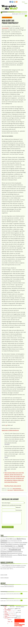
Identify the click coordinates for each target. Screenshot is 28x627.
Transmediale (5, 28)
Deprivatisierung (14, 540)
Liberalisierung (9, 547)
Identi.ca (6, 617)
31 (10, 619)
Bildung (23, 539)
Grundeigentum (15, 544)
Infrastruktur (23, 544)
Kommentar (19, 510)
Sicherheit (19, 553)
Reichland (3, 553)
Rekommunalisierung (12, 553)
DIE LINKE (20, 540)
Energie (8, 542)
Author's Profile (4, 574)
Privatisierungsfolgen (7, 551)
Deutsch (23, 1)
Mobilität (17, 547)
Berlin (19, 539)
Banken (14, 538)
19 (13, 615)
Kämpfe (20, 546)
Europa (16, 542)
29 (8, 619)
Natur (20, 547)
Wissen (25, 555)
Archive (2, 586)
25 (12, 617)
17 (10, 615)
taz (6, 425)
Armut (8, 539)
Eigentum (4, 542)
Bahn (11, 539)
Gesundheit (9, 544)
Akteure (4, 538)
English (26, 3)
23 (9, 617)
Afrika (1, 538)
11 (12, 613)
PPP (5, 550)
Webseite (18, 507)
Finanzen (20, 542)
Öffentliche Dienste (8, 556)
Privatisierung (15, 549)
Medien (13, 547)
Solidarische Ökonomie (19, 490)
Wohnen (2, 556)
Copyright (9, 540)
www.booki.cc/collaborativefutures (10, 430)
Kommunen (9, 546)
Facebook (6, 614)
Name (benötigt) (6, 503)
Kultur (17, 546)
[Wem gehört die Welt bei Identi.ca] (15, 2)
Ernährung (12, 542)
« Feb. (9, 621)
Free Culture (10, 490)
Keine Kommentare (17, 488)
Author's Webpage (5, 577)
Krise (14, 546)
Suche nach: (15, 14)
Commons (4, 540)
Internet (3, 546)
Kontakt (6, 612)
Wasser (20, 555)
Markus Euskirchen (6, 17)
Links (5, 611)
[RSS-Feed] (17, 2)
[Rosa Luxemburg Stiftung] (19, 626)
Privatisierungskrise (18, 551)
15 (8, 615)
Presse (7, 549)
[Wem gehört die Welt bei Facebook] (10, 2)
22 (8, 617)
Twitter (5, 616)
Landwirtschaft (3, 547)
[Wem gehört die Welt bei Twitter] (12, 2)
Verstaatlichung (15, 555)
